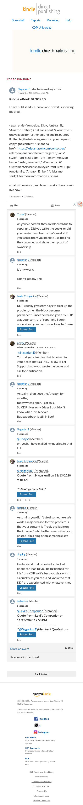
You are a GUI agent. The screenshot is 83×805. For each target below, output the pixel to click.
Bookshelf (18, 20)
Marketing (53, 20)
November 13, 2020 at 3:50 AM (33, 92)
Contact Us (42, 791)
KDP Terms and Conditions (41, 772)
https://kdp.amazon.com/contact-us (41, 148)
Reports (35, 20)
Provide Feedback (41, 801)
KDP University (41, 27)
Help (68, 20)
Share (57, 205)
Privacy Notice (41, 777)
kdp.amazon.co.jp (41, 796)
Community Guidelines (42, 781)
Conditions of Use (41, 786)
